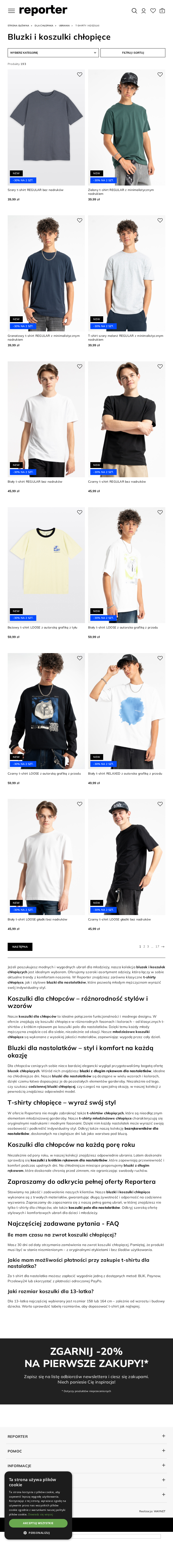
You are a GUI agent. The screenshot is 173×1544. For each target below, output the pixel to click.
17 (157, 946)
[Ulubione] (153, 11)
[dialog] (38, 1505)
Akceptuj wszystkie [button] (38, 1523)
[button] (162, 11)
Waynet (159, 1511)
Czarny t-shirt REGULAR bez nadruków (117, 481)
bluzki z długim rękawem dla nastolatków (116, 1071)
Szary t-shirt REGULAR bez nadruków (36, 190)
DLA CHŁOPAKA (44, 25)
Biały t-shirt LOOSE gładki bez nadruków (38, 919)
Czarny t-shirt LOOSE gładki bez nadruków (119, 919)
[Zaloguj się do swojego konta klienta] (144, 11)
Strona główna (18, 25)
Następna (20, 946)
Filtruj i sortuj (133, 52)
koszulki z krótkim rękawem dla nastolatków (69, 1160)
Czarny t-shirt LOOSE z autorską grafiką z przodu (44, 773)
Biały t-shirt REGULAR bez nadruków (35, 481)
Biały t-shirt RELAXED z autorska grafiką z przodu (125, 773)
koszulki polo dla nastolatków (94, 1207)
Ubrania (64, 25)
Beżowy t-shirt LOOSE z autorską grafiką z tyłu (42, 627)
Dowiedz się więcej (40, 1514)
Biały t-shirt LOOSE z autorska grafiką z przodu (123, 627)
